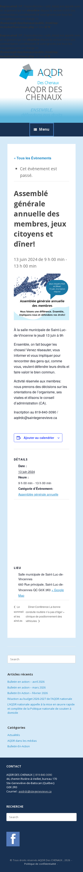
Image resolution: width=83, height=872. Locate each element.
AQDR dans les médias (22, 741)
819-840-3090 (43, 775)
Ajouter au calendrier (39, 437)
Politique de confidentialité (40, 863)
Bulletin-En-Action (18, 746)
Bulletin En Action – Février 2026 (27, 693)
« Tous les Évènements (32, 157)
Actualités (13, 735)
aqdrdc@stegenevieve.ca (35, 791)
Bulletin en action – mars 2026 (26, 687)
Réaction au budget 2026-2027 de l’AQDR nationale (39, 699)
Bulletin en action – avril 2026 (25, 682)
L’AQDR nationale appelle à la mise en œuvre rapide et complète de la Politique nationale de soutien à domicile (41, 708)
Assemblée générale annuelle (38, 494)
